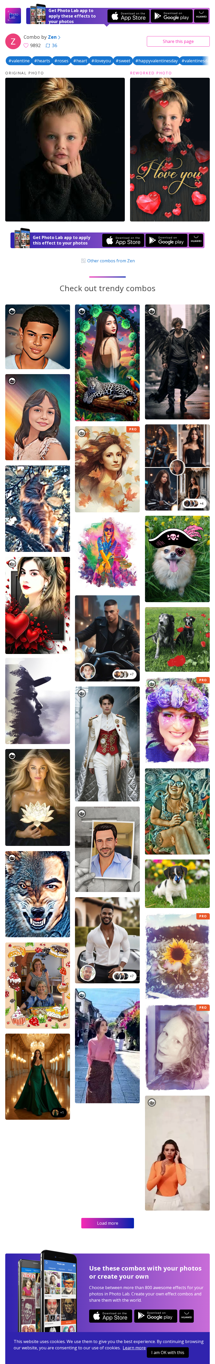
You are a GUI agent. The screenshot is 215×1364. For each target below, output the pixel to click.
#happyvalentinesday (156, 61)
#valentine (19, 61)
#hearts (42, 61)
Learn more (134, 1348)
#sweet (123, 61)
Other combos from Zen (110, 261)
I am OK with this (167, 1352)
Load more (107, 1223)
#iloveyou (101, 61)
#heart (80, 61)
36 (54, 45)
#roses (61, 61)
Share (178, 41)
